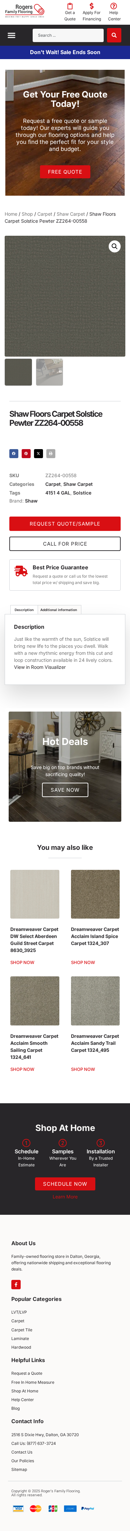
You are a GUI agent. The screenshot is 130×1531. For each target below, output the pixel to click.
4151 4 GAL (57, 493)
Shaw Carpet (71, 214)
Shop (27, 214)
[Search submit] (114, 35)
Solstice (82, 493)
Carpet (44, 214)
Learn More (65, 1196)
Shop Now (22, 962)
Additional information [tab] (58, 610)
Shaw (31, 501)
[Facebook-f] (16, 1284)
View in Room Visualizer (40, 667)
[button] (11, 35)
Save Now (65, 790)
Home (11, 214)
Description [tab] (24, 610)
